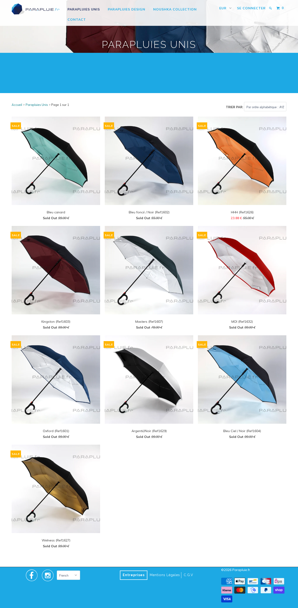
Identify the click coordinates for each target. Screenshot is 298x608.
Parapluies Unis (84, 9)
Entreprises (134, 575)
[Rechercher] (271, 8)
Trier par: (235, 107)
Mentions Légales (165, 575)
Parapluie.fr (241, 570)
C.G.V (188, 575)
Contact (77, 19)
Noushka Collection (175, 9)
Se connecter (251, 8)
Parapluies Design (126, 9)
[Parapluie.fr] (35, 9)
